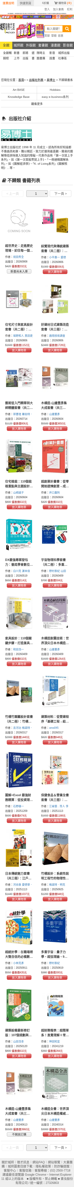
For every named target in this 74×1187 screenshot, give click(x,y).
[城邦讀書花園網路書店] (7, 30)
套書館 (43, 45)
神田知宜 (55, 1041)
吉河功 (17, 727)
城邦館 (18, 45)
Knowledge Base (19, 96)
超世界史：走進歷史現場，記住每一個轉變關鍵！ (19, 250)
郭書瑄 (17, 414)
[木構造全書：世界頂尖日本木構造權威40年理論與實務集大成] (55, 1083)
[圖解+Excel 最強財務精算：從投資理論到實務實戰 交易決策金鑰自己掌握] (19, 770)
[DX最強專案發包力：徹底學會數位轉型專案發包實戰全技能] (19, 534)
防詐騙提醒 (61, 1166)
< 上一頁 (12, 193)
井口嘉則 (55, 492)
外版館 (31, 45)
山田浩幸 (19, 1041)
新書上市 (17, 53)
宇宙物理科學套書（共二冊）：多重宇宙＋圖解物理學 (54, 564)
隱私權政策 (43, 1166)
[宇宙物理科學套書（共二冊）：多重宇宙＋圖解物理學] (55, 534)
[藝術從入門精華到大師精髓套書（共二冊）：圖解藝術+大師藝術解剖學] (19, 377)
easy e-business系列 (55, 96)
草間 (54, 35)
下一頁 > (60, 193)
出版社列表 (36, 80)
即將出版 (25, 53)
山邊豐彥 (55, 414)
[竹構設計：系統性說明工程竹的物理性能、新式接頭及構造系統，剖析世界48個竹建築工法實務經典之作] (55, 848)
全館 (6, 45)
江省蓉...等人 (57, 806)
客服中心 (10, 1170)
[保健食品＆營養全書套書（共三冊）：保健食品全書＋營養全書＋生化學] (55, 770)
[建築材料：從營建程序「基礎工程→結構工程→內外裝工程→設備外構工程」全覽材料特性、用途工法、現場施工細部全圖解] (55, 691)
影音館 (68, 45)
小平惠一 (55, 257)
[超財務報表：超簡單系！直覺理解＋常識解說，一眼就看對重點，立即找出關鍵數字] (55, 1005)
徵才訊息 (23, 1162)
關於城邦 (8, 1162)
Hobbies (55, 89)
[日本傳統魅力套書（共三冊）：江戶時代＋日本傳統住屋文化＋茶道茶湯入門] (19, 848)
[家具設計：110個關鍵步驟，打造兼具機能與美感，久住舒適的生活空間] (19, 613)
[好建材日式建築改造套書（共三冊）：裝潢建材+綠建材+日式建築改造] (55, 299)
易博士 (51, 80)
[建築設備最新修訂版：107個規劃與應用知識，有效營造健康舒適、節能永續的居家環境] (19, 1005)
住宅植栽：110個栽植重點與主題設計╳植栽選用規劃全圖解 (19, 486)
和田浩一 (19, 649)
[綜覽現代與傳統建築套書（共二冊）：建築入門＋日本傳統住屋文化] (55, 221)
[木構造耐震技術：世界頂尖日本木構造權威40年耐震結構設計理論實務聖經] (55, 613)
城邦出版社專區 (64, 53)
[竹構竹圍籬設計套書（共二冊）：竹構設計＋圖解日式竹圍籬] (19, 691)
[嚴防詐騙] (37, 13)
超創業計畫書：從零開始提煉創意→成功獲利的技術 (55, 486)
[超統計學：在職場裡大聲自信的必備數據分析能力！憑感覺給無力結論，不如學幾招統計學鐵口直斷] (19, 926)
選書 (33, 53)
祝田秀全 (19, 256)
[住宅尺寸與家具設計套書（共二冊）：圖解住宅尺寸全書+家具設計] (19, 299)
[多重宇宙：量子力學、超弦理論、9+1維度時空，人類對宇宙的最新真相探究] (55, 926)
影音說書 (52, 53)
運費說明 (8, 3)
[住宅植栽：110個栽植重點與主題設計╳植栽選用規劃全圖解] (19, 456)
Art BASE (19, 89)
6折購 (45, 3)
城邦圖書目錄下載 (20, 1166)
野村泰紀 (55, 570)
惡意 (60, 35)
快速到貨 (25, 3)
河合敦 (17, 884)
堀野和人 (19, 335)
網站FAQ (38, 1162)
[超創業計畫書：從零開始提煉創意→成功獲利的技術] (55, 456)
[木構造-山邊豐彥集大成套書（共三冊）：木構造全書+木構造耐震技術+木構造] (55, 377)
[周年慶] (37, 16)
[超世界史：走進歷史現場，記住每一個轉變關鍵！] (19, 220)
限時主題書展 (41, 53)
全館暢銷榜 (7, 53)
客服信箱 (25, 1170)
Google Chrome (35, 1174)
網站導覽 (54, 1162)
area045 (54, 727)
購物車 (64, 3)
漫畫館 (55, 45)
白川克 (17, 570)
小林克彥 (19, 963)
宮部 (47, 35)
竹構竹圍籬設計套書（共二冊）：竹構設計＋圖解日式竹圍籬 (19, 721)
